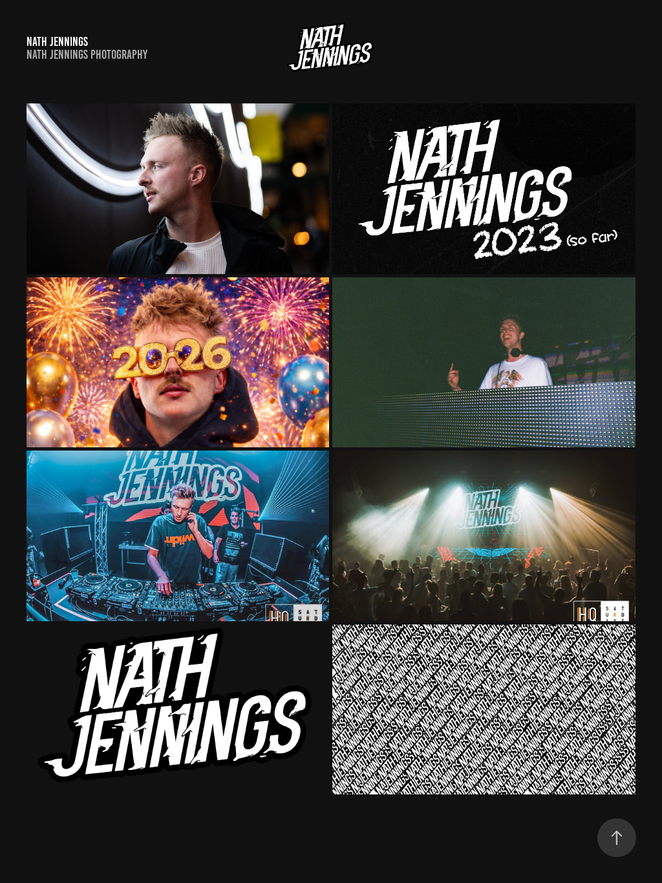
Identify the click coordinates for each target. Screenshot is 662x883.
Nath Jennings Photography (87, 54)
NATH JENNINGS (57, 41)
